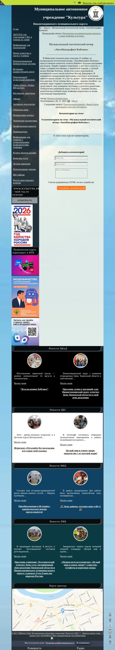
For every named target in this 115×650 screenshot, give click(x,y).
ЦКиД (47, 28)
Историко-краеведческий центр (23, 70)
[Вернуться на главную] (40, 28)
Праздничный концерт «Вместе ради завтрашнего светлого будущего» (77, 105)
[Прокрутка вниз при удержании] (110, 637)
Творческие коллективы (25, 121)
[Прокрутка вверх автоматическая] (110, 614)
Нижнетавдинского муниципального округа (60, 24)
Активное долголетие (24, 104)
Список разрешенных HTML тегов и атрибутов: (71, 182)
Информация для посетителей (21, 46)
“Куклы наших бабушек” (27, 389)
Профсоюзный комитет (24, 126)
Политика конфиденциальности (60, 643)
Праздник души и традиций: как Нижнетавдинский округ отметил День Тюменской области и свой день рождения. (73, 393)
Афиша (16, 99)
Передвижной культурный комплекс (24, 78)
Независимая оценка (23, 115)
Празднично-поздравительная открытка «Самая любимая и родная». (79, 34)
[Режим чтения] (110, 631)
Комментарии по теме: (71, 113)
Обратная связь (20, 110)
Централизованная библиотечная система (24, 62)
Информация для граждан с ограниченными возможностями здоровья (21, 142)
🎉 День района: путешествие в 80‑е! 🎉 (79, 508)
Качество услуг (20, 158)
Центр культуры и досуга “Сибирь (22, 54)
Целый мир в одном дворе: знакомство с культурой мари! (78, 452)
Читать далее (13, 383)
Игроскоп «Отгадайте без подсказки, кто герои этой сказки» (31, 449)
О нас (16, 29)
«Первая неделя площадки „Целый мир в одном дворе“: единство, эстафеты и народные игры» (80, 565)
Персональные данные (24, 169)
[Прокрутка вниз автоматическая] (110, 642)
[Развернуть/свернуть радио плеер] (35, 648)
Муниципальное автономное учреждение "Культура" (61, 13)
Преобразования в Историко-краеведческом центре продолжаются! (34, 509)
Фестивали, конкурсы (24, 93)
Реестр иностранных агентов (23, 181)
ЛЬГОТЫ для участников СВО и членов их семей (22, 37)
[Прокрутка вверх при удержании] (110, 620)
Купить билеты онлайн (24, 153)
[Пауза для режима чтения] (110, 625)
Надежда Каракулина (57, 98)
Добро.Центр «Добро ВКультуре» (23, 86)
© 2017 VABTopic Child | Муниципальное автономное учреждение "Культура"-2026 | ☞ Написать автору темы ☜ (57, 633)
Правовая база (20, 132)
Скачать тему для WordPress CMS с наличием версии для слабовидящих (57, 636)
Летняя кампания (21, 164)
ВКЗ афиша (19, 175)
